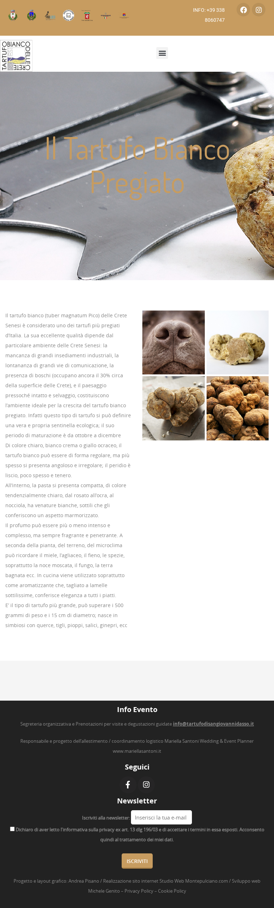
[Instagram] (258, 9)
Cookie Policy (172, 891)
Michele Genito (104, 891)
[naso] (173, 342)
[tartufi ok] (238, 408)
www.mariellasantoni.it (137, 751)
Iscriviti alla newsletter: (106, 817)
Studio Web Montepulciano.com (193, 881)
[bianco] (173, 408)
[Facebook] (243, 9)
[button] (162, 53)
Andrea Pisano (83, 881)
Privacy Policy (139, 891)
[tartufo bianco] (238, 342)
